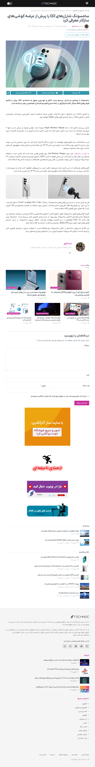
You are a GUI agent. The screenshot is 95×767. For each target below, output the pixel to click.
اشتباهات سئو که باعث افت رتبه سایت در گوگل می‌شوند (61, 660)
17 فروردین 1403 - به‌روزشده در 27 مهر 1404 (67, 596)
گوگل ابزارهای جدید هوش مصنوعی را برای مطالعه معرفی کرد (60, 531)
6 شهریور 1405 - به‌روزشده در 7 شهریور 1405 (67, 543)
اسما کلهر (75, 26)
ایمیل (43, 386)
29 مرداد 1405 (74, 534)
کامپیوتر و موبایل (78, 10)
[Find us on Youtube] (81, 646)
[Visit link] (47, 427)
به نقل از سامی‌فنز (81, 153)
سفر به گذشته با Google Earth (69, 593)
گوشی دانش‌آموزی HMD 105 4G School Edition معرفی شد (60, 557)
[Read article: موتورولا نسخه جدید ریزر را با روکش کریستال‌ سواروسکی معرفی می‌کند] (26, 280)
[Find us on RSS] (65, 646)
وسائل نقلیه (83, 730)
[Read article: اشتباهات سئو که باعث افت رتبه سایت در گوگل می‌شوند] (84, 662)
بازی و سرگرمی (82, 734)
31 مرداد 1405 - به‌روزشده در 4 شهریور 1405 (67, 587)
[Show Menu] (87, 3)
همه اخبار (75, 755)
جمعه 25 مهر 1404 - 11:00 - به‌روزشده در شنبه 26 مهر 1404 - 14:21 (47, 26)
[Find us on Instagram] (70, 646)
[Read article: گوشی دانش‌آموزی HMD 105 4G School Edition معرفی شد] (84, 559)
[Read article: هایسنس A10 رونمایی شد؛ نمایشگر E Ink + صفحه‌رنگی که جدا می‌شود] (84, 568)
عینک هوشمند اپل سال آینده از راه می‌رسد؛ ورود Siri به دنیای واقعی (57, 687)
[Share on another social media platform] (8, 93)
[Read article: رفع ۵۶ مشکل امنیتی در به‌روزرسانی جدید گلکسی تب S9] (76, 309)
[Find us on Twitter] (87, 646)
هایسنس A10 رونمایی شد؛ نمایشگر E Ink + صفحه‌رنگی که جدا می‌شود (56, 566)
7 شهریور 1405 (84, 298)
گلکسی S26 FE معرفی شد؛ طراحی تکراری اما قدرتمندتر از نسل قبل (58, 575)
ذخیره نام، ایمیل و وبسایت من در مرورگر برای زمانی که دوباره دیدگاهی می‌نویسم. (59, 396)
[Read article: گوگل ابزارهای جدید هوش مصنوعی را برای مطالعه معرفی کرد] (84, 533)
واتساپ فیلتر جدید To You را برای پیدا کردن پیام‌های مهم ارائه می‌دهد (57, 678)
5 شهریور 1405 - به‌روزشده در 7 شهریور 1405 (67, 578)
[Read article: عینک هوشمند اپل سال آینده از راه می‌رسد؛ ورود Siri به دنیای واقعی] (84, 689)
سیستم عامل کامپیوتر (42, 313)
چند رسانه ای (82, 738)
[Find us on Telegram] (76, 646)
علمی (85, 723)
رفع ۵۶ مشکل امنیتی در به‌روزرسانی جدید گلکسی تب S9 (78, 319)
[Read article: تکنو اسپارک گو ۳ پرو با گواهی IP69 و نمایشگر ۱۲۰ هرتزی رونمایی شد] (69, 280)
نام (87, 375)
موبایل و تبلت (71, 30)
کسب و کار (83, 727)
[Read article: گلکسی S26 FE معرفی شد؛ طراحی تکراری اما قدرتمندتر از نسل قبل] (84, 577)
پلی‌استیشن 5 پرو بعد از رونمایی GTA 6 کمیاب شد (63, 669)
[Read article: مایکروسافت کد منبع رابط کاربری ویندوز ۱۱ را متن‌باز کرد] (18, 309)
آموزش (84, 715)
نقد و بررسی (83, 711)
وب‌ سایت (85, 386)
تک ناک (87, 10)
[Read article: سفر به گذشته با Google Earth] (84, 595)
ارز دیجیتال (83, 719)
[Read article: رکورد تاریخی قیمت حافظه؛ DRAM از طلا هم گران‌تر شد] (84, 542)
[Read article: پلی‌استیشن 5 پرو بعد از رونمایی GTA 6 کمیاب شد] (84, 671)
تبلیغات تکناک (63, 755)
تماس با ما (43, 755)
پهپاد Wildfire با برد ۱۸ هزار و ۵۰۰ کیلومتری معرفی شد (61, 584)
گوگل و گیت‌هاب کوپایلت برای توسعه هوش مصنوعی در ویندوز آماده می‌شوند (47, 319)
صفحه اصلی (85, 755)
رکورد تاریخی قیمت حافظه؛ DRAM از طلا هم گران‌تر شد (62, 540)
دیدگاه (86, 345)
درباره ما (52, 755)
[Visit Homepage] (49, 3)
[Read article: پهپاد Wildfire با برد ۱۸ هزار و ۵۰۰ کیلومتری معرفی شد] (84, 586)
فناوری (84, 704)
